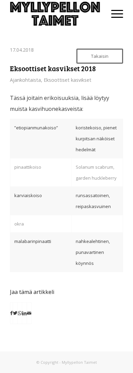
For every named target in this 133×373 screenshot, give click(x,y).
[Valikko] (113, 13)
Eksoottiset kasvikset (67, 80)
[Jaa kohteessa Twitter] (15, 313)
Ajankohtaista (25, 80)
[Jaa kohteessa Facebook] (11, 313)
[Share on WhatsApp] (20, 313)
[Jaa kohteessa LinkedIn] (24, 313)
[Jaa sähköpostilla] (29, 313)
